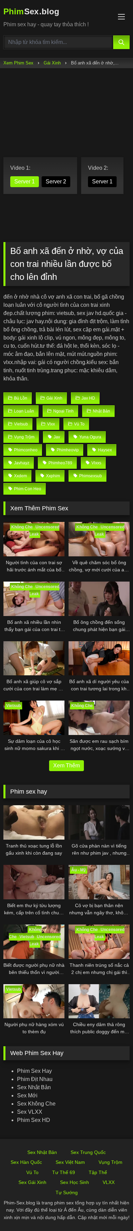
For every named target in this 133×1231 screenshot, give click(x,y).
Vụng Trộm (110, 1162)
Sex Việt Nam (70, 1162)
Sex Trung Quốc (88, 1152)
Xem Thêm (66, 765)
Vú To (32, 1172)
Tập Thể (98, 1172)
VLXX (109, 1182)
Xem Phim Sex (18, 62)
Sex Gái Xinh (32, 1182)
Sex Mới (27, 1095)
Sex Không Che (36, 1104)
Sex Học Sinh (74, 1182)
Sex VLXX (29, 1112)
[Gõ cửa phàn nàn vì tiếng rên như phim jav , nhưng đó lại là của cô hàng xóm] (99, 822)
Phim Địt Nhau (35, 1079)
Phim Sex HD (33, 1120)
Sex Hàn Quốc (26, 1162)
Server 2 (56, 181)
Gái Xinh (52, 62)
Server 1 (24, 181)
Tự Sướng (67, 1192)
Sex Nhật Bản (34, 1087)
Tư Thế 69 (63, 1172)
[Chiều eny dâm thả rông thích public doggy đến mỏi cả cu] (99, 1001)
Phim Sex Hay (34, 1071)
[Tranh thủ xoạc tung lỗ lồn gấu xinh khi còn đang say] (33, 822)
